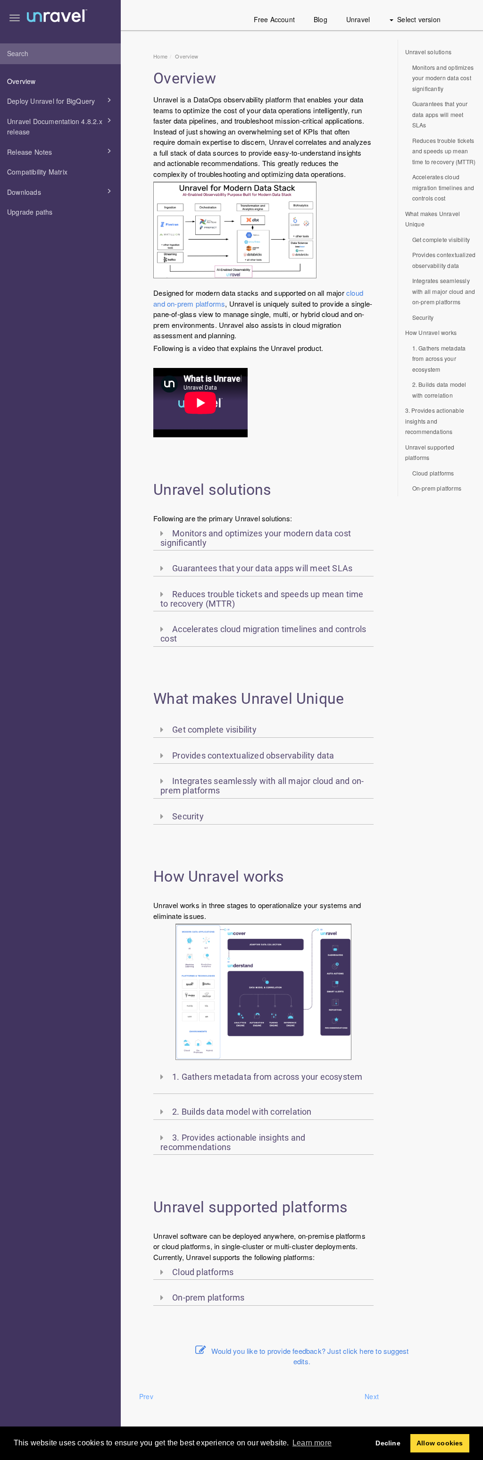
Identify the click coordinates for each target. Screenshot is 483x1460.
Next (372, 1396)
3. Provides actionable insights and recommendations (434, 420)
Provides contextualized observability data (444, 259)
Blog (320, 19)
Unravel (358, 19)
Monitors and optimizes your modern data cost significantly (443, 77)
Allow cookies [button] (439, 1443)
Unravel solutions (428, 52)
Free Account (274, 19)
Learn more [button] (312, 1443)
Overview (21, 81)
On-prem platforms (436, 488)
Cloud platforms (433, 473)
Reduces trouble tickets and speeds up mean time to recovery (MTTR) (444, 151)
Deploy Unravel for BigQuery (51, 101)
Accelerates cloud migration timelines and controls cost (443, 187)
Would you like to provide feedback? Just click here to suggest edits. (309, 1356)
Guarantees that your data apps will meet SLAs (440, 114)
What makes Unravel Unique (432, 218)
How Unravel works (431, 332)
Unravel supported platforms (429, 452)
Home (160, 56)
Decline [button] (387, 1443)
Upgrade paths (30, 212)
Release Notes (29, 152)
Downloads (24, 192)
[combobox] (60, 53)
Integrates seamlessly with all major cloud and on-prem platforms (443, 291)
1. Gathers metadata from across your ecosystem (439, 358)
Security (423, 317)
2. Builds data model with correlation (439, 389)
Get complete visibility (441, 239)
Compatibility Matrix (37, 171)
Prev (146, 1396)
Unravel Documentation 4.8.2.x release (54, 127)
